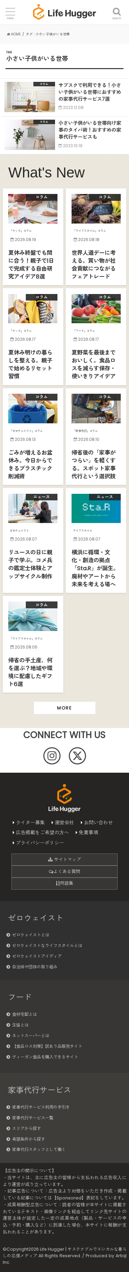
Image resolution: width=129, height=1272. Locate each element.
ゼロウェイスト (35, 918)
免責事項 (88, 832)
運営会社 (64, 822)
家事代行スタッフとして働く (39, 1149)
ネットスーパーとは (30, 1036)
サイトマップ (67, 859)
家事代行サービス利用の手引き (41, 1107)
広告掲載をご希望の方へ (42, 832)
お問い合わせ (98, 822)
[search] (116, 8)
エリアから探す (26, 1128)
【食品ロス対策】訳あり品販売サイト (47, 1046)
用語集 (66, 883)
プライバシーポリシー (40, 842)
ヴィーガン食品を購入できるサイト (45, 1057)
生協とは (20, 1025)
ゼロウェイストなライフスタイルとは (47, 945)
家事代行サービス (39, 1090)
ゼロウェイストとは (30, 935)
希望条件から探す (28, 1139)
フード (20, 997)
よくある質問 (66, 871)
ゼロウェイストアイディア (37, 956)
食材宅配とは (24, 1014)
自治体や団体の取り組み (34, 967)
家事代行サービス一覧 (32, 1118)
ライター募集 (30, 822)
